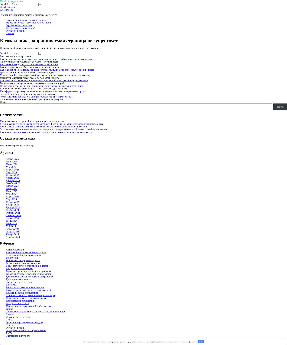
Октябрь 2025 (13, 183)
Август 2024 (12, 218)
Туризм (9, 325)
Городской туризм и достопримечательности (29, 22)
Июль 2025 (11, 188)
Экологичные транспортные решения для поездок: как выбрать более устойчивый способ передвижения (53, 129)
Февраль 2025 (13, 202)
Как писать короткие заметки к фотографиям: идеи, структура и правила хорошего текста (46, 132)
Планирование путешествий (20, 28)
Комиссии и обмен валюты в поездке (25, 287)
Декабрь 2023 (13, 237)
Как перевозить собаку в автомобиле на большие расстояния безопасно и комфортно (43, 126)
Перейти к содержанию (12, 1)
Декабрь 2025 (13, 180)
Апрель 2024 (12, 229)
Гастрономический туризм (19, 268)
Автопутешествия (15, 249)
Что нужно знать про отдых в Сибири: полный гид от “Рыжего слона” (36, 96)
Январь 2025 (12, 204)
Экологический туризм (18, 336)
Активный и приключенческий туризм (26, 20)
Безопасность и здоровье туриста (23, 260)
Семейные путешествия (18, 317)
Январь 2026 (12, 177)
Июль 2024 (11, 221)
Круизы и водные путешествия (22, 292)
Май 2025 (11, 194)
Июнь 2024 (11, 223)
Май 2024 (11, 226)
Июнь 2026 (11, 164)
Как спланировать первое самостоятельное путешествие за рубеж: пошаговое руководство (46, 59)
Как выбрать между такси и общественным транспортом (29, 64)
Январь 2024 (12, 234)
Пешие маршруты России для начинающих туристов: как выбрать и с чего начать (41, 86)
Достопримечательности (18, 279)
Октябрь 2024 (13, 212)
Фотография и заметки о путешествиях (26, 330)
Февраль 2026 (13, 175)
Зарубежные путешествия (19, 25)
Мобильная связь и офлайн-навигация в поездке (30, 295)
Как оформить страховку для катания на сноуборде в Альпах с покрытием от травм (42, 91)
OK (200, 342)
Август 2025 (12, 186)
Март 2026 (11, 172)
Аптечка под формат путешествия (23, 255)
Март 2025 (11, 199)
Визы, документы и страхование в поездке (27, 266)
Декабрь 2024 (13, 207)
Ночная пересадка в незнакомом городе (26, 298)
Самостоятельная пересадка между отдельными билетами (35, 311)
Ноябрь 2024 (12, 210)
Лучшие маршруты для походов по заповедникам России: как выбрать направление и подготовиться (51, 124)
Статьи (9, 319)
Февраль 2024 (13, 231)
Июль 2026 (11, 161)
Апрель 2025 (12, 196)
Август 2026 (12, 159)
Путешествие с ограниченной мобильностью (29, 306)
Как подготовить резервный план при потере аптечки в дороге (32, 121)
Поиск (3, 102)
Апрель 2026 (12, 169)
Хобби (9, 333)
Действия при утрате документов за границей (29, 276)
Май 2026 (11, 167)
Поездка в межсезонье (17, 303)
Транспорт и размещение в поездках (24, 322)
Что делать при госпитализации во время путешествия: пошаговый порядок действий (44, 80)
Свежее (10, 33)
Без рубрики (12, 257)
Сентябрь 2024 (13, 215)
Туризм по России (15, 30)
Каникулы (11, 284)
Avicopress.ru (6, 10)
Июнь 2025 (11, 191)
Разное (9, 309)
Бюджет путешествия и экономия (23, 263)
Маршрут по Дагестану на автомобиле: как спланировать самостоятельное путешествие (45, 75)
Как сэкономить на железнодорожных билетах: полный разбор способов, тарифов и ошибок (47, 69)
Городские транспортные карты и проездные (29, 271)
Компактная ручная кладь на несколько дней (28, 290)
